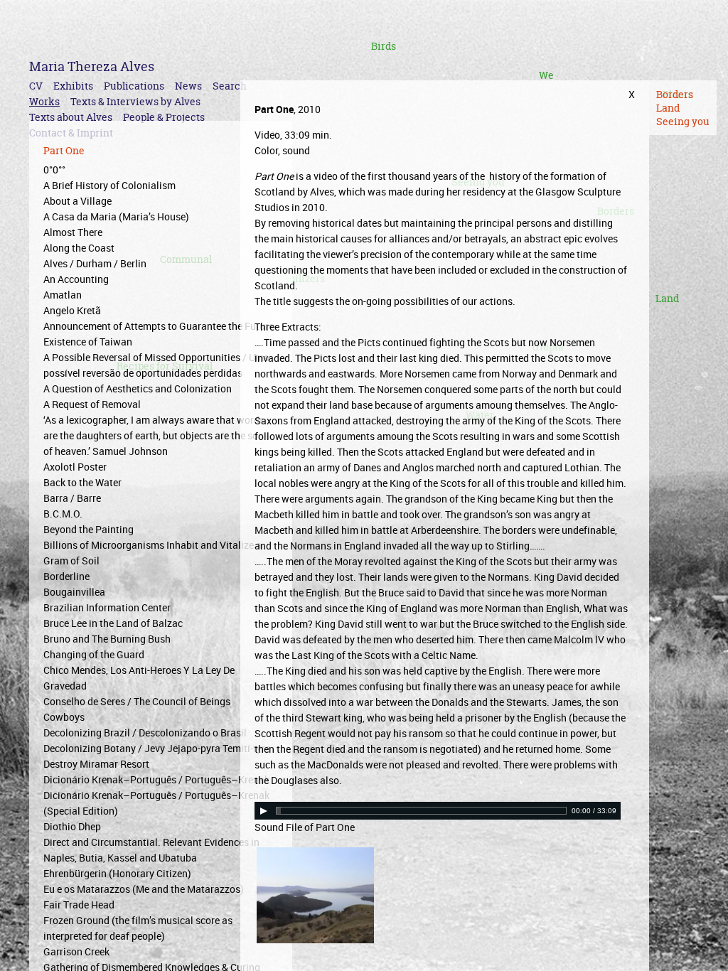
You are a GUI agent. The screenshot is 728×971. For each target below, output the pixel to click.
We (546, 75)
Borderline (66, 576)
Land (667, 298)
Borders (674, 94)
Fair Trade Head (78, 904)
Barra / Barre (72, 498)
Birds (383, 46)
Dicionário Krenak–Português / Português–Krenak (156, 779)
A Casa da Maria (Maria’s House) (116, 216)
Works (44, 101)
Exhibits (73, 85)
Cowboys (64, 717)
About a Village (77, 201)
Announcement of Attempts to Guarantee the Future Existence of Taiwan (158, 333)
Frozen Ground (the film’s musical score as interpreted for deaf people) (137, 928)
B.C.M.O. (62, 513)
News (188, 85)
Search (230, 85)
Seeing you (683, 121)
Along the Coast (78, 247)
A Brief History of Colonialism (109, 185)
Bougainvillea (74, 592)
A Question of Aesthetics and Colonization (137, 388)
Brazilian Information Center (107, 607)
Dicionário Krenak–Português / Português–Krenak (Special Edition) (156, 802)
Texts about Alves (70, 117)
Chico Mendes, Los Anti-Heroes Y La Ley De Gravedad (139, 677)
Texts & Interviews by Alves (135, 101)
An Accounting (76, 279)
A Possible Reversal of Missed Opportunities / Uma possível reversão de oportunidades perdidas (156, 365)
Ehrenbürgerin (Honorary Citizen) (117, 873)
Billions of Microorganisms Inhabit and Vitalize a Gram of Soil (152, 552)
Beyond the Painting (88, 529)
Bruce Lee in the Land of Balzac (113, 623)
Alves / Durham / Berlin (94, 263)
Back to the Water (82, 482)
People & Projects (164, 117)
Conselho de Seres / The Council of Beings (136, 701)
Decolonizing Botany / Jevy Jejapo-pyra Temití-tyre (156, 748)
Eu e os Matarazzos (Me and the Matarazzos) (143, 889)
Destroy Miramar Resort (96, 764)
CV (36, 85)
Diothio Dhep (72, 826)
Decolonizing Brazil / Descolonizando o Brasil (145, 732)
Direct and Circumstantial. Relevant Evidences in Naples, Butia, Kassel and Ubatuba (151, 849)
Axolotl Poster (75, 466)
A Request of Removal (92, 404)
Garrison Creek (76, 951)
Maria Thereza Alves (91, 66)
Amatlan (62, 294)
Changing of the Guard (93, 654)
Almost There (72, 232)
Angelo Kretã (72, 310)
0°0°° (54, 169)
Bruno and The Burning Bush (107, 638)
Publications (134, 85)
